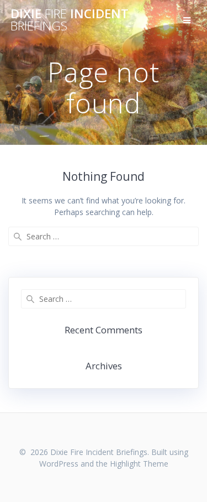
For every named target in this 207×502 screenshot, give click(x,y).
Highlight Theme (139, 463)
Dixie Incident (69, 20)
